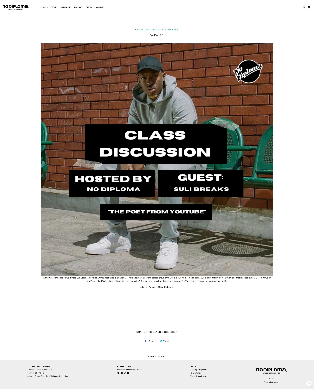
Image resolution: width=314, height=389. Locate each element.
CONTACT (100, 7)
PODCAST (78, 7)
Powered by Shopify (271, 382)
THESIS (89, 7)
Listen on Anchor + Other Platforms (156, 287)
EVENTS (54, 7)
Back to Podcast (157, 356)
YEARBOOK (65, 7)
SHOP (43, 7)
